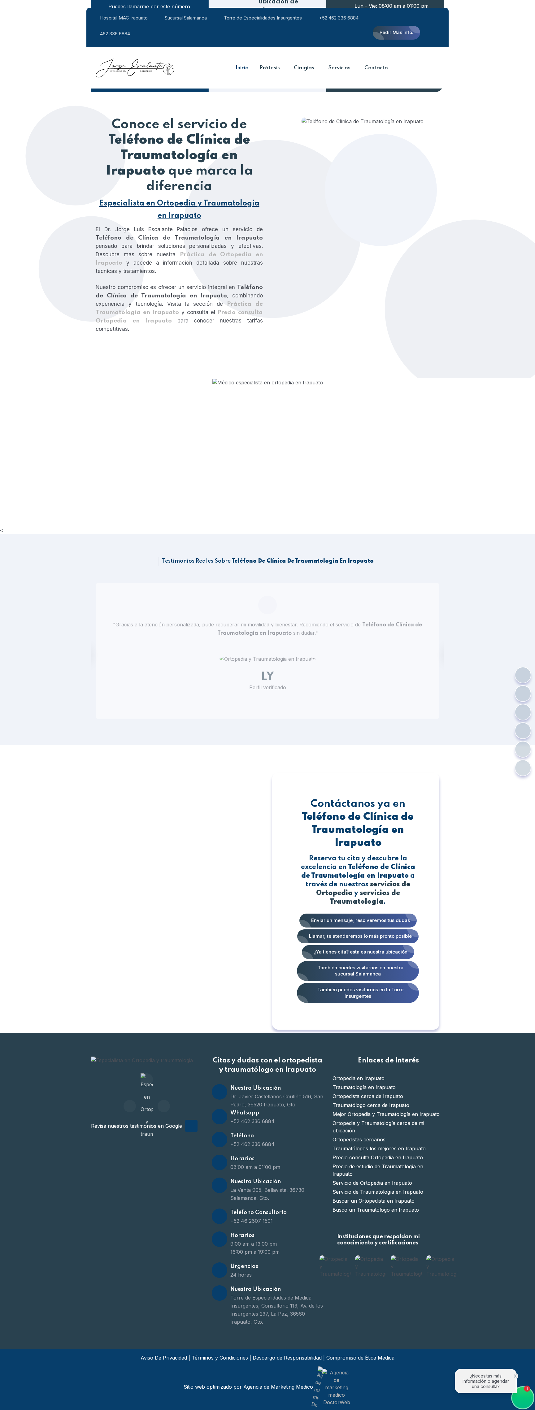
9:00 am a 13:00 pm (253, 1244)
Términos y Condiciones (220, 1358)
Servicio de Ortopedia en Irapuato (372, 1183)
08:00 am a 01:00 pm (255, 1167)
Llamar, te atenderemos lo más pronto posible (360, 936)
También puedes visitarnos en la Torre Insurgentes (359, 993)
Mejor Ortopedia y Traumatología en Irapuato (386, 1114)
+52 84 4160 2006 (152, 445)
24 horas (241, 1275)
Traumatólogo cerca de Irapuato (371, 1105)
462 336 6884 (115, 34)
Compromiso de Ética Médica (360, 1358)
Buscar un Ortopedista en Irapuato (374, 1201)
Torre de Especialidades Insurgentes (263, 18)
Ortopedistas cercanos (359, 1139)
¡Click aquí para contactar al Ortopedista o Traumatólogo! (209, 435)
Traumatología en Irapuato (364, 1087)
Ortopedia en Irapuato (359, 1078)
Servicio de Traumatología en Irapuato (378, 1192)
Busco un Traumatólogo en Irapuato (376, 1210)
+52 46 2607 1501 (251, 1221)
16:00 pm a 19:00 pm (255, 1252)
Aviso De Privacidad (164, 1358)
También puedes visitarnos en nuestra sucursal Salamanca (359, 971)
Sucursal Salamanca (186, 18)
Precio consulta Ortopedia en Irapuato (378, 1157)
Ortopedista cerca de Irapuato (368, 1096)
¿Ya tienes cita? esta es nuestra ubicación (359, 952)
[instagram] (164, 1106)
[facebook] (130, 1106)
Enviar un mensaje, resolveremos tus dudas (360, 920)
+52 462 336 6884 (339, 18)
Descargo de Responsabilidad (287, 1358)
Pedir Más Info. (396, 32)
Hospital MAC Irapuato (124, 18)
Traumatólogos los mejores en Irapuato (379, 1148)
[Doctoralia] (147, 1079)
